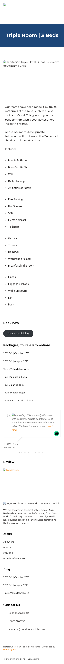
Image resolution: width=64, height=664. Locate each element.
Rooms (7, 547)
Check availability (18, 333)
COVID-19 (8, 553)
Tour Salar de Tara (13, 384)
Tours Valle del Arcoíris (16, 369)
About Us (8, 541)
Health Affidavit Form (15, 558)
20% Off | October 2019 (16, 353)
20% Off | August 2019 (15, 361)
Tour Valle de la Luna (15, 376)
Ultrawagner (9, 649)
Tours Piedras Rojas (14, 392)
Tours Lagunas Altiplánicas (18, 400)
